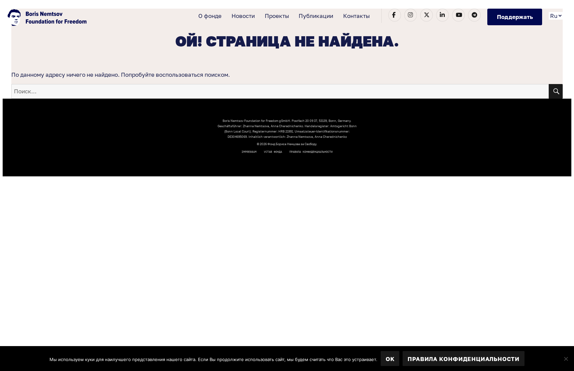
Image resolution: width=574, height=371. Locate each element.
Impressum (248, 151)
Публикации (316, 15)
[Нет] (565, 358)
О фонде (210, 15)
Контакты (356, 15)
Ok (390, 358)
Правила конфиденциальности (311, 151)
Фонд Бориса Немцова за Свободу (48, 18)
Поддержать (515, 16)
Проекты (277, 15)
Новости (243, 15)
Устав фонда (273, 151)
